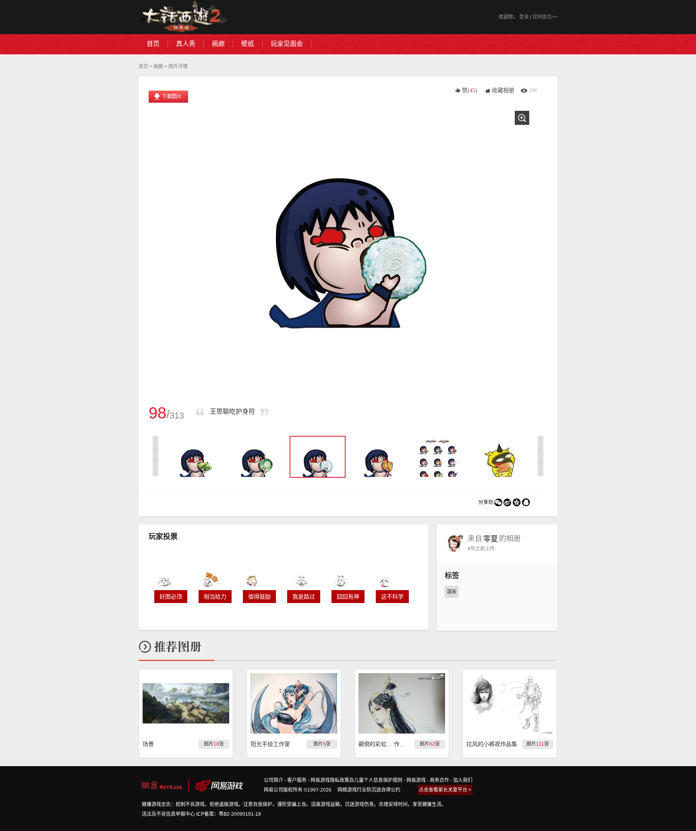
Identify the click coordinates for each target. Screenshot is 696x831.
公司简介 (273, 780)
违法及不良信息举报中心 (168, 814)
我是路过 (303, 596)
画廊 (158, 66)
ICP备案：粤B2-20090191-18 (228, 814)
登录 (524, 17)
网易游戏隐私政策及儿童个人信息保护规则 (356, 780)
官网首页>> (544, 17)
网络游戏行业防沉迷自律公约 (369, 790)
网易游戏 (416, 780)
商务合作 (439, 780)
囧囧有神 (348, 596)
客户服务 (297, 780)
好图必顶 (171, 596)
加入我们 (462, 780)
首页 (143, 66)
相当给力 (215, 596)
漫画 (451, 592)
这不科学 (392, 596)
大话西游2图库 (184, 17)
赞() (469, 90)
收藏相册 (503, 90)
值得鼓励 (259, 596)
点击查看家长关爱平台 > (445, 790)
